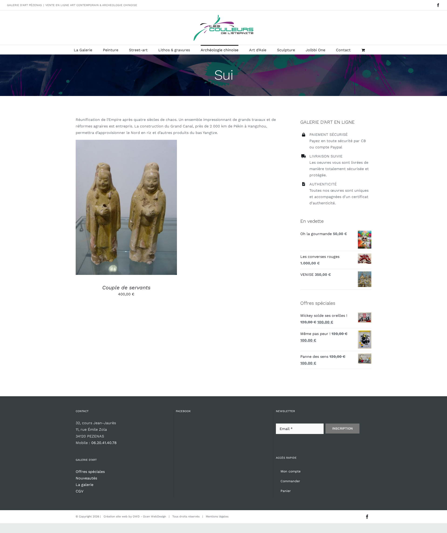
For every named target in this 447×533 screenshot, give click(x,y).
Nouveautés (86, 478)
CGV (79, 491)
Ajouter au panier (115, 208)
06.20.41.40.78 (104, 443)
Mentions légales (217, 516)
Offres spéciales (90, 471)
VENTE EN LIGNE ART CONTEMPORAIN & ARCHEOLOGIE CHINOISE (91, 5)
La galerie (84, 484)
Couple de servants (126, 287)
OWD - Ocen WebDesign (149, 516)
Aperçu (148, 208)
